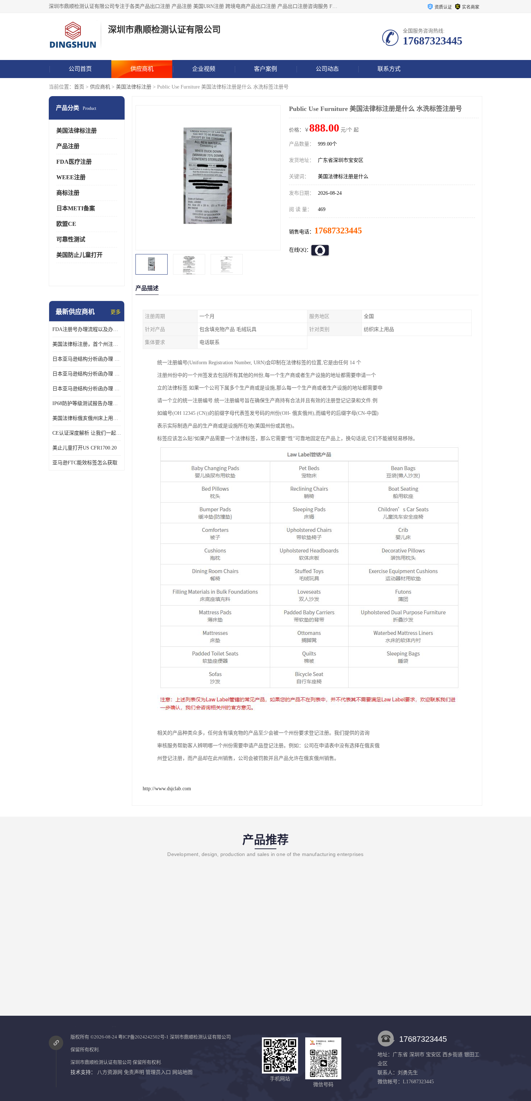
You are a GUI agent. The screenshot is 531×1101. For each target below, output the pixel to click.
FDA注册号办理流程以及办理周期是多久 (86, 329)
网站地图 (182, 1072)
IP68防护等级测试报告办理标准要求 (86, 403)
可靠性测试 (70, 239)
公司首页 (80, 69)
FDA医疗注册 (74, 162)
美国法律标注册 (133, 87)
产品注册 (67, 146)
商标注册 (67, 193)
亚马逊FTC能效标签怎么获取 (84, 462)
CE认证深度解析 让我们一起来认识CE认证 (86, 433)
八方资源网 (109, 1072)
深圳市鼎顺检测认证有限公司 (200, 1037)
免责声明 (134, 1072)
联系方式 (389, 69)
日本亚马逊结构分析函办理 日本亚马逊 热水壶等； (86, 374)
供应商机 (142, 69)
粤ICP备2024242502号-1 (143, 1037)
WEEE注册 (71, 177)
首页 (79, 87)
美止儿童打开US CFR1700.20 (84, 448)
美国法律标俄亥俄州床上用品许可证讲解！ (86, 418)
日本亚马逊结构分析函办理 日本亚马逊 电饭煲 (86, 359)
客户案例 (265, 69)
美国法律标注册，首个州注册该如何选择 (86, 344)
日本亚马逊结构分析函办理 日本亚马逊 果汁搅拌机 (86, 388)
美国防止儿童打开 (79, 255)
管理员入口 (158, 1072)
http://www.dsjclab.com (167, 788)
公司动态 (327, 69)
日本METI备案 (75, 208)
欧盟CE (66, 224)
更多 (116, 312)
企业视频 (203, 69)
